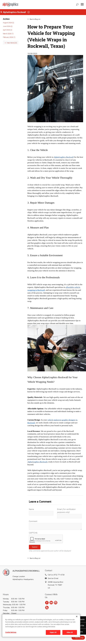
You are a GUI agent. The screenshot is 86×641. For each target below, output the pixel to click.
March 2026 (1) (8, 33)
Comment (33, 521)
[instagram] (56, 602)
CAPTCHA (33, 532)
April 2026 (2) (7, 30)
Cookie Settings (10, 632)
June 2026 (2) (8, 26)
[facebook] (47, 602)
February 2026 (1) (9, 37)
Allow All (70, 632)
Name (31, 509)
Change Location (19, 576)
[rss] (47, 607)
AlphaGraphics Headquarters (23, 579)
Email (66, 510)
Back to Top (79, 638)
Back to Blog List (34, 19)
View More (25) (12, 43)
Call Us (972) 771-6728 (56, 575)
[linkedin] (51, 602)
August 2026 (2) (8, 23)
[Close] (76, 616)
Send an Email (53, 578)
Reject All (53, 632)
